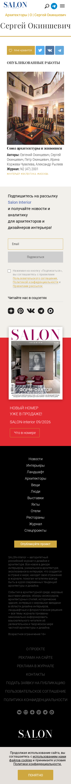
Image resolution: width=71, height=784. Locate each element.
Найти (47, 6)
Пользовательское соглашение (35, 691)
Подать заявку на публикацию (35, 683)
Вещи (35, 485)
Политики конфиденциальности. (37, 764)
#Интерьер (13, 174)
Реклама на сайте (36, 657)
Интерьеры (35, 465)
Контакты (35, 674)
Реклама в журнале (35, 666)
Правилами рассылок (28, 286)
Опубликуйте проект (35, 544)
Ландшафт (35, 472)
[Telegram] (59, 50)
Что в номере (25, 433)
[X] (40, 50)
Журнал (35, 524)
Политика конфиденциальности (35, 700)
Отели (35, 511)
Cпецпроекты (35, 530)
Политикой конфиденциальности (35, 282)
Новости (36, 459)
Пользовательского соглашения (35, 278)
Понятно (35, 775)
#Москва (42, 174)
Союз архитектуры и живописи (34, 148)
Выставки (35, 498)
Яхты (35, 504)
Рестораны (35, 517)
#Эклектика (28, 174)
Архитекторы (16, 15)
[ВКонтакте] (49, 50)
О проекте (35, 649)
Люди (35, 491)
